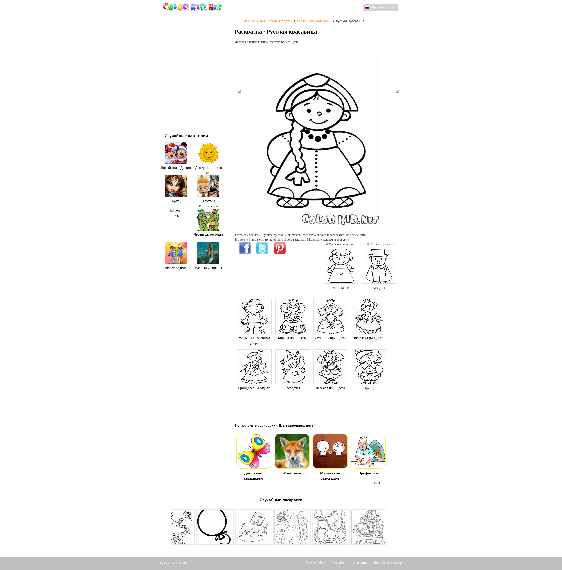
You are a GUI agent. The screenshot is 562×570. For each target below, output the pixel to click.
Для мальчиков (176, 80)
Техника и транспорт (180, 17)
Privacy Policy (315, 563)
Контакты (360, 563)
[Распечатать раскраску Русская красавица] (339, 244)
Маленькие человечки (330, 476)
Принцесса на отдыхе (254, 388)
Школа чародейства (176, 268)
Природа (171, 116)
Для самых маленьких (253, 476)
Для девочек (174, 62)
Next (389, 528)
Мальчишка (341, 288)
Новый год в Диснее (176, 168)
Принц (369, 388)
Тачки (176, 216)
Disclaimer (339, 563)
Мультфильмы (176, 53)
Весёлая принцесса (330, 388)
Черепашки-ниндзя (208, 234)
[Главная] (193, 7)
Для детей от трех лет (208, 170)
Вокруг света (174, 26)
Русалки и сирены (208, 268)
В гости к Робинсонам (208, 204)
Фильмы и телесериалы (182, 107)
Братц (176, 201)
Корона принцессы (292, 338)
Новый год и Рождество (182, 98)
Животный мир (176, 44)
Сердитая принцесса (330, 338)
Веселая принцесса (368, 338)
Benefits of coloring (388, 563)
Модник (379, 288)
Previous (168, 528)
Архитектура (174, 35)
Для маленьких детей (181, 89)
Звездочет (292, 388)
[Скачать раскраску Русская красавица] (381, 244)
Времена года (175, 71)
